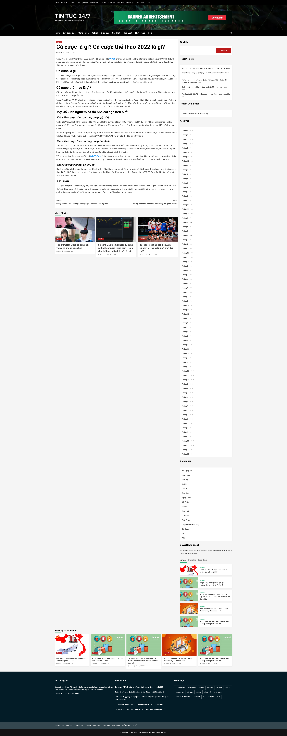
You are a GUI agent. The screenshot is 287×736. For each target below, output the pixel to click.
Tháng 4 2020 (187, 406)
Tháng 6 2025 (187, 178)
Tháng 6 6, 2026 (104, 663)
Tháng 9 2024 (187, 218)
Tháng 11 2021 (188, 349)
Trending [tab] (202, 560)
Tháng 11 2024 (188, 209)
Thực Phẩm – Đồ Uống (190, 524)
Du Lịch (103, 2)
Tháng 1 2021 (187, 366)
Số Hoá (184, 507)
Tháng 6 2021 (187, 362)
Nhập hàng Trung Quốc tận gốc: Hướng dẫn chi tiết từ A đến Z (205, 74)
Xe (183, 533)
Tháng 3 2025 (187, 192)
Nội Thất (120, 2)
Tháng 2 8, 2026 (152, 254)
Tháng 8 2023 (187, 270)
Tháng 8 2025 (187, 170)
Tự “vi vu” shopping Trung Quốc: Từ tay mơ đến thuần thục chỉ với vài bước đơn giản (205, 81)
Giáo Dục (112, 2)
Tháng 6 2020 (187, 397)
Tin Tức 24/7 (73, 16)
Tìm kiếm (184, 42)
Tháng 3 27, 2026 (111, 254)
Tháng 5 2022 (187, 327)
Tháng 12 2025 (188, 152)
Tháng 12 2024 (188, 205)
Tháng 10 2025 (188, 161)
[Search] (231, 33)
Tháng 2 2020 (187, 415)
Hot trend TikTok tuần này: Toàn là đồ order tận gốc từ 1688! (206, 68)
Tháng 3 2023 (187, 292)
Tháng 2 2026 (187, 143)
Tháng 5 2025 (187, 183)
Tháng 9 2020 (187, 384)
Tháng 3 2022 (187, 336)
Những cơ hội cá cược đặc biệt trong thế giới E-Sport (155, 202)
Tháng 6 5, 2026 (140, 666)
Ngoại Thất (186, 498)
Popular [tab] (192, 560)
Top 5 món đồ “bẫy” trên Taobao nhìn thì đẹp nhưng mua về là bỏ (206, 95)
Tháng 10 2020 (188, 380)
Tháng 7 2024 (187, 222)
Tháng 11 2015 (188, 450)
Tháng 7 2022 (187, 318)
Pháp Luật (130, 2)
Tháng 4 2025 (187, 187)
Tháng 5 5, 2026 (68, 251)
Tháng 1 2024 (187, 248)
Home (73, 2)
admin (60, 52)
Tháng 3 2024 (187, 240)
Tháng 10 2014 (188, 454)
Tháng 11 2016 (188, 445)
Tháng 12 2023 (188, 253)
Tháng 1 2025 (187, 200)
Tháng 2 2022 (187, 340)
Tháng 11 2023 (188, 257)
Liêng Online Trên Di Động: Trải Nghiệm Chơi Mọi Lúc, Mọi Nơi (82, 202)
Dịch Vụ (185, 480)
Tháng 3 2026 (187, 139)
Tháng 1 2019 (187, 432)
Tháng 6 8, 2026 (68, 663)
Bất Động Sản (83, 2)
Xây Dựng (185, 529)
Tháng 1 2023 (187, 301)
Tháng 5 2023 (187, 283)
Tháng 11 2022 (188, 310)
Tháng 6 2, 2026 (212, 663)
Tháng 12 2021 (188, 345)
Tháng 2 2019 (187, 428)
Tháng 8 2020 (187, 388)
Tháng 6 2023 (187, 279)
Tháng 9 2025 (187, 165)
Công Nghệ (94, 2)
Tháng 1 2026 (187, 148)
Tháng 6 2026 (187, 130)
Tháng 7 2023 (187, 275)
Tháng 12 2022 (188, 305)
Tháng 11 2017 (188, 441)
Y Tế (148, 2)
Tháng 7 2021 (187, 358)
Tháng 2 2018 (187, 436)
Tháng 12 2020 (188, 371)
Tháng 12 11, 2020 (70, 52)
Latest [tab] (183, 560)
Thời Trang (140, 2)
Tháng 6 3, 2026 (176, 663)
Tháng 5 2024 (187, 231)
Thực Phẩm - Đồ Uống (183, 697)
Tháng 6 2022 (187, 323)
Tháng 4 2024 (187, 235)
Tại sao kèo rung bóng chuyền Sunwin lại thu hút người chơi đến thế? (157, 248)
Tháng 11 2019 (188, 423)
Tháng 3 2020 (187, 410)
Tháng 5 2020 (187, 401)
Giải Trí (59, 42)
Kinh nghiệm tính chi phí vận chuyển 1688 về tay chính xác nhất (204, 88)
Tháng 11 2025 (188, 157)
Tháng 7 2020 (187, 393)
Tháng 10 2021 (188, 353)
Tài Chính (185, 515)
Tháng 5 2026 (187, 135)
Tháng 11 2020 (188, 375)
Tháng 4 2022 (187, 331)
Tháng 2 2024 (187, 244)
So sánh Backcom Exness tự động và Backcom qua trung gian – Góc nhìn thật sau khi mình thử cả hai (115, 248)
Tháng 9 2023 (187, 266)
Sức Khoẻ (185, 511)
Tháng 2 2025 (187, 196)
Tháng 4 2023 (187, 288)
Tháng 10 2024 (188, 213)
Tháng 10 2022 (188, 314)
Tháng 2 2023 (187, 297)
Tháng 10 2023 (188, 262)
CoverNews (150, 732)
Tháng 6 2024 (187, 227)
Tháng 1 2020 (187, 419)
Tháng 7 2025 (187, 174)
